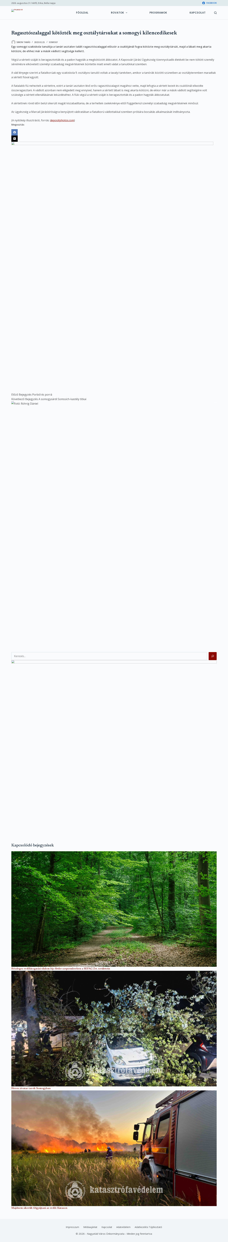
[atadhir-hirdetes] (113, 746)
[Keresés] (215, 13)
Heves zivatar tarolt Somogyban (31, 1088)
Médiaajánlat (90, 1227)
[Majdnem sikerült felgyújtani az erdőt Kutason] (113, 1148)
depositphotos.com (62, 120)
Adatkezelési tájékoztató (148, 1227)
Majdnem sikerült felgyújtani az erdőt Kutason (39, 1208)
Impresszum (72, 1227)
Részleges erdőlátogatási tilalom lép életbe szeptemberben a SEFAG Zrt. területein (60, 968)
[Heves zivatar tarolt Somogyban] (113, 1028)
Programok (158, 12)
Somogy (53, 42)
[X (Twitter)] (113, 139)
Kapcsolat (198, 12)
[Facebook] (113, 132)
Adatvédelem (123, 1227)
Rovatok (117, 12)
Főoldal (82, 12)
